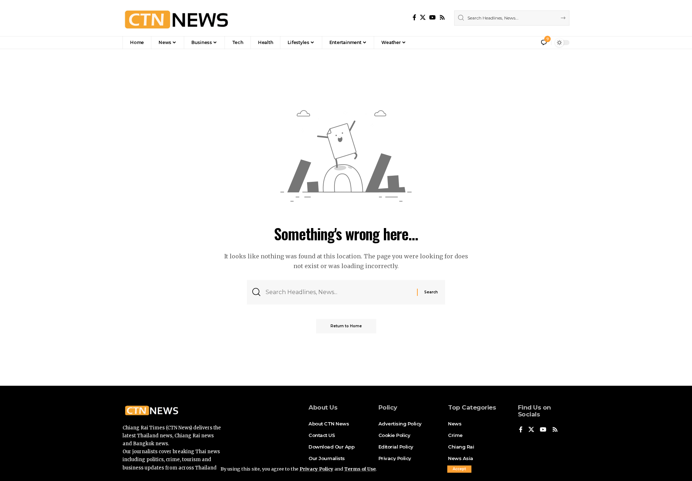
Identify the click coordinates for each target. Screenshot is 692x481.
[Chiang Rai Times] (176, 18)
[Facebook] (414, 17)
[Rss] (442, 17)
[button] (459, 469)
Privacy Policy (316, 469)
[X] (422, 17)
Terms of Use (360, 469)
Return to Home (346, 326)
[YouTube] (432, 17)
